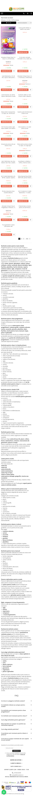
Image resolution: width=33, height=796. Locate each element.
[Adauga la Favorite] (30, 52)
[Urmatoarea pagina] (30, 239)
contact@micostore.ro (17, 775)
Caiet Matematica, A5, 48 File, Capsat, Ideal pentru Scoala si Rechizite (8, 76)
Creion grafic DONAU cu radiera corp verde (25, 28)
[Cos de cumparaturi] (27, 13)
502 (27, 238)
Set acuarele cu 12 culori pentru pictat (24, 127)
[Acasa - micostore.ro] (16, 9)
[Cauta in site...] (31, 13)
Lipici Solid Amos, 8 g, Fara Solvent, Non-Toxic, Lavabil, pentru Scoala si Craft (8, 161)
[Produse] (2, 14)
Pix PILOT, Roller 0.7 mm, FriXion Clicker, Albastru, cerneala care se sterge (24, 95)
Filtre (9, 22)
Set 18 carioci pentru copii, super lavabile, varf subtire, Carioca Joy (8, 127)
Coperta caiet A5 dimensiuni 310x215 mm (24, 112)
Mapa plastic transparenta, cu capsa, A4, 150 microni (8, 112)
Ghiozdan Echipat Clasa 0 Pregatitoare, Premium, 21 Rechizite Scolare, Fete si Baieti (8, 206)
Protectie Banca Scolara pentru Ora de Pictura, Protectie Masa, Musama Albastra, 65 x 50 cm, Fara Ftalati (24, 206)
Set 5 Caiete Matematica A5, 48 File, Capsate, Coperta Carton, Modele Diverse (8, 176)
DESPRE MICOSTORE (16, 760)
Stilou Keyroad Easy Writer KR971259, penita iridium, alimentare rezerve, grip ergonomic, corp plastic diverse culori (25, 176)
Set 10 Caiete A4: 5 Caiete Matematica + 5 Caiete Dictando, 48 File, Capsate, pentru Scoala (25, 191)
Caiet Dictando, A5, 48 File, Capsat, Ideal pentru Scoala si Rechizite (8, 95)
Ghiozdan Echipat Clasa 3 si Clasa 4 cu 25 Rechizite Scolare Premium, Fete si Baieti (8, 58)
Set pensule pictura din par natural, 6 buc (8, 144)
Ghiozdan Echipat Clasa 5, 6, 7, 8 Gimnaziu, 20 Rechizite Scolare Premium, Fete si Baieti (24, 76)
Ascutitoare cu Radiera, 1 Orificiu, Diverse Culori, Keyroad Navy (24, 161)
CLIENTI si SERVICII (16, 763)
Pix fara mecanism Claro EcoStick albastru (8, 191)
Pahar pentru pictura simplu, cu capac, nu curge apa (24, 144)
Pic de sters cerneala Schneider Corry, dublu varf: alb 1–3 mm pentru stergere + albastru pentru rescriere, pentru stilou (24, 58)
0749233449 (17, 773)
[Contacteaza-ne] (24, 13)
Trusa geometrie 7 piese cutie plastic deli (8, 225)
